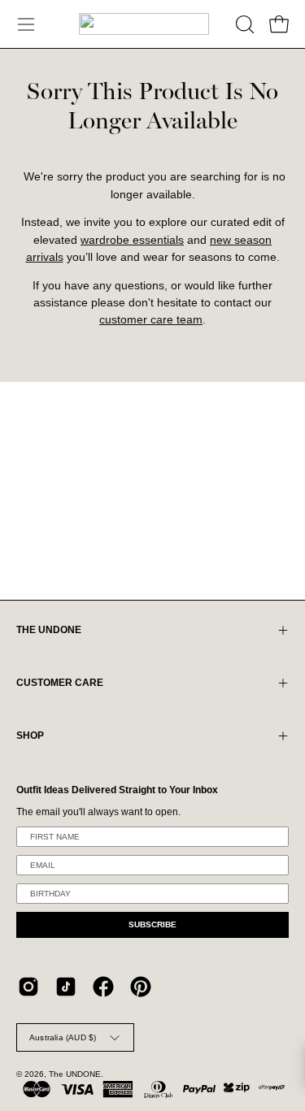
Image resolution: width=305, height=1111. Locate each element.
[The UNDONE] (144, 24)
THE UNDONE (48, 630)
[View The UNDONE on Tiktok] (66, 986)
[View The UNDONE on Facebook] (103, 986)
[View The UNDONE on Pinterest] (141, 986)
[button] (243, 24)
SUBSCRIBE (152, 924)
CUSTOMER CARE (59, 682)
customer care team (151, 320)
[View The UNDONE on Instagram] (28, 986)
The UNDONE (75, 1074)
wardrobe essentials (132, 240)
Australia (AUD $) (62, 1037)
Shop (30, 735)
